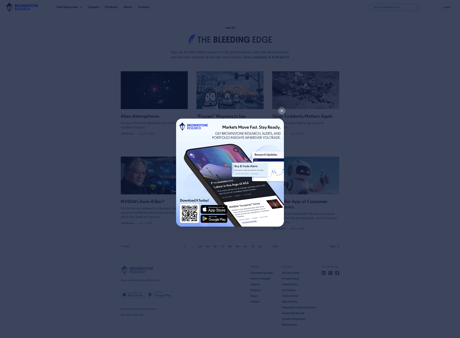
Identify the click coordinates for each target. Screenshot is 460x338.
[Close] (281, 110)
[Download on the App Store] (214, 209)
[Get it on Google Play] (214, 219)
